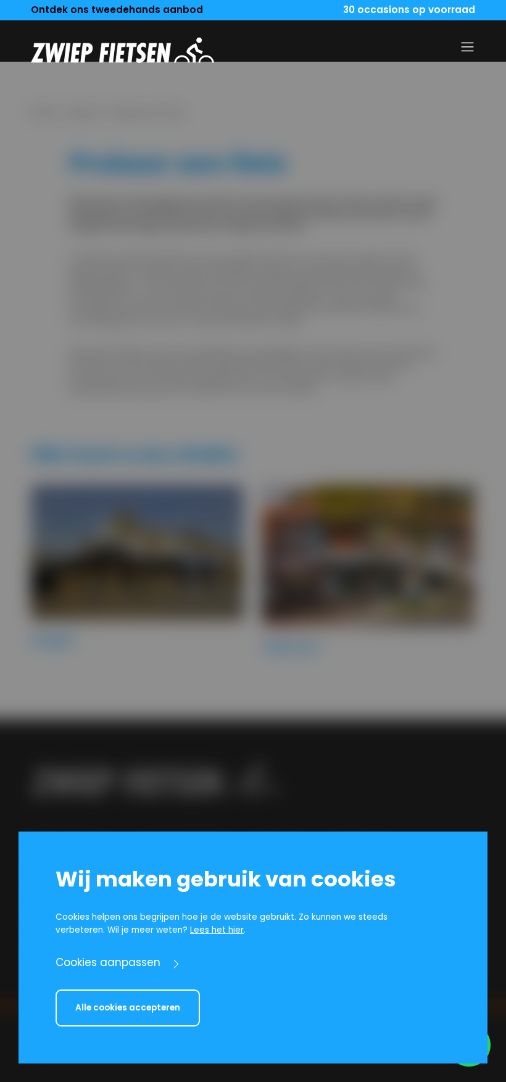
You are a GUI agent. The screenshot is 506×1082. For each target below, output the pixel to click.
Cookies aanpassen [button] (108, 962)
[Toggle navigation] (468, 47)
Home (43, 112)
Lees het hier (217, 930)
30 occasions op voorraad (409, 9)
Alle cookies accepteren (127, 1008)
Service (83, 112)
